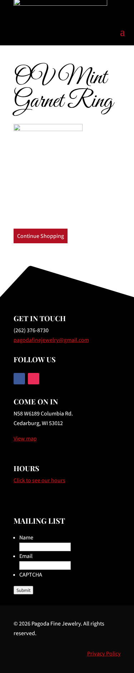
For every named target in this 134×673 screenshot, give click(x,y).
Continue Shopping (40, 236)
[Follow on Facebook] (19, 378)
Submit (23, 590)
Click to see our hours (39, 480)
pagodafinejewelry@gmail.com (51, 340)
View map (25, 438)
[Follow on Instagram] (33, 378)
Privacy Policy (104, 653)
